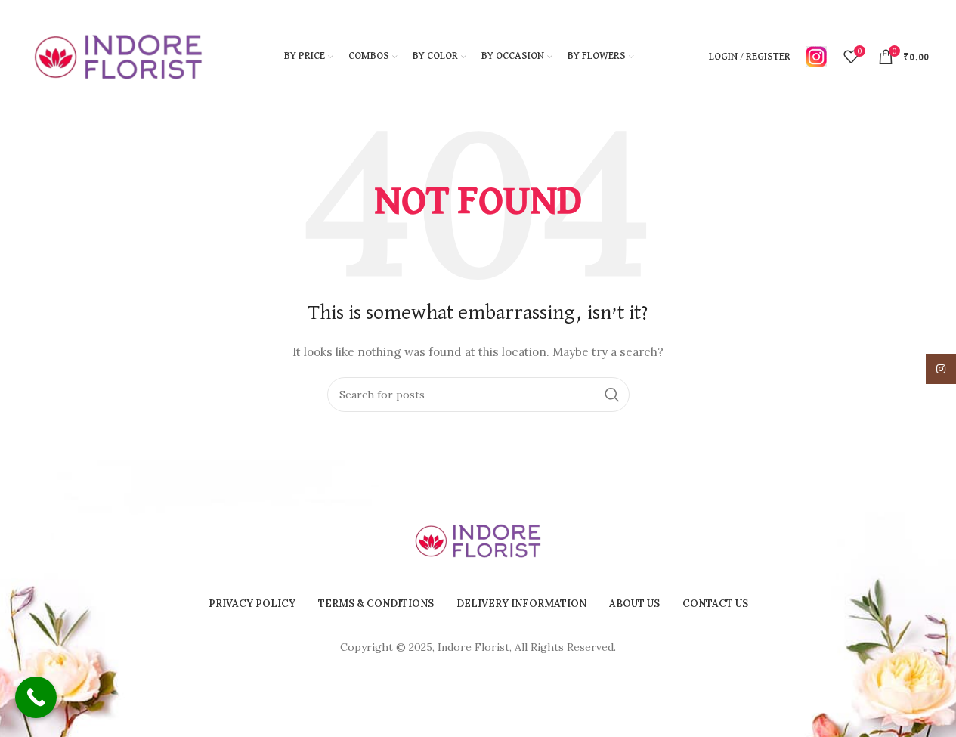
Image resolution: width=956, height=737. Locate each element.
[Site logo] (118, 56)
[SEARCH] (612, 394)
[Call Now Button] (36, 697)
